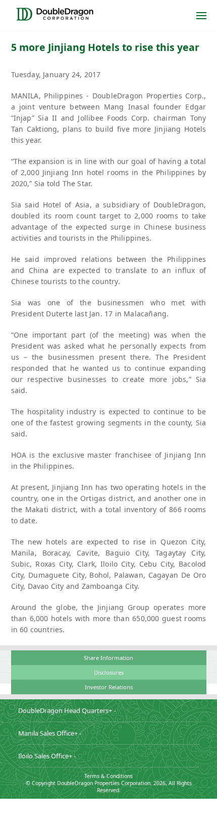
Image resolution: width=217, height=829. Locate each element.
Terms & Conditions (108, 776)
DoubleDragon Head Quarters (67, 710)
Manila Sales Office (49, 733)
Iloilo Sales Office (47, 755)
